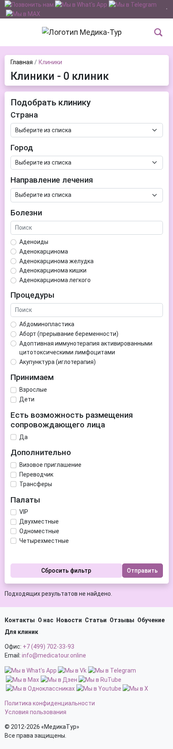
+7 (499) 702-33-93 (48, 646)
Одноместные (39, 531)
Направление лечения (51, 180)
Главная (21, 62)
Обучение (151, 620)
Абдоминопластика (46, 324)
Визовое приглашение (50, 464)
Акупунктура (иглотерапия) (57, 362)
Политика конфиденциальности (50, 703)
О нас (45, 620)
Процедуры (32, 295)
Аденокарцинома (43, 251)
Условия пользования (35, 712)
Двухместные (39, 521)
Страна (24, 115)
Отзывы (122, 620)
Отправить (142, 570)
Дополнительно (40, 452)
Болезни (26, 212)
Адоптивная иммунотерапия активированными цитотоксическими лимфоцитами (85, 348)
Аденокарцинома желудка (56, 261)
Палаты (25, 500)
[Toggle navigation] (10, 32)
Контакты (20, 620)
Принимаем (32, 377)
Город (21, 147)
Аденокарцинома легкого (55, 280)
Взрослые (33, 389)
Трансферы (35, 484)
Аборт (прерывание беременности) (68, 333)
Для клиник (21, 632)
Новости (69, 620)
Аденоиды (33, 241)
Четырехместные (44, 540)
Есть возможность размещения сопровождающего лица (71, 420)
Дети (26, 399)
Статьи (96, 620)
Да (23, 437)
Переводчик (36, 474)
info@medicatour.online (54, 655)
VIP (23, 511)
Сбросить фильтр (66, 570)
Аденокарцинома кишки (52, 270)
